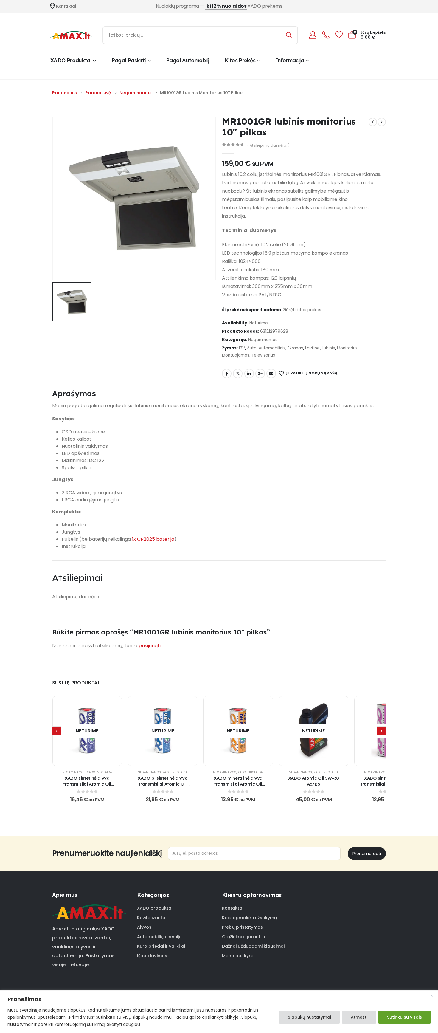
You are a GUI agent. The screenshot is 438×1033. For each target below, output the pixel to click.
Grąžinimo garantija (243, 937)
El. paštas (271, 373)
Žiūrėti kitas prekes (302, 310)
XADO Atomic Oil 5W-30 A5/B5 (313, 781)
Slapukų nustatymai (309, 1017)
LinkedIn (249, 373)
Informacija (290, 60)
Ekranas (295, 348)
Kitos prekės (240, 60)
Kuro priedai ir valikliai (161, 946)
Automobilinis (272, 348)
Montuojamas (235, 355)
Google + (260, 373)
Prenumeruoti (366, 854)
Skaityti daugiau (123, 1024)
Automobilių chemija (159, 937)
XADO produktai (70, 60)
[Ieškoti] (289, 35)
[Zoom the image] (89, 908)
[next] (382, 122)
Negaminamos (262, 340)
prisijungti (150, 645)
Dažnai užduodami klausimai (253, 946)
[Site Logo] (71, 35)
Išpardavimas (152, 956)
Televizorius (263, 355)
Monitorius (347, 348)
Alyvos (144, 927)
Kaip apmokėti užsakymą (249, 918)
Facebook (227, 373)
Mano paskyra (238, 956)
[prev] (373, 122)
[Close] (431, 995)
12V (242, 348)
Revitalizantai (151, 918)
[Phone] (325, 35)
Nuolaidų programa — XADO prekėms (219, 6)
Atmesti (359, 1017)
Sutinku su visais (404, 1017)
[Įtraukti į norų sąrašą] (72, 731)
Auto (252, 348)
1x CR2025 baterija (153, 539)
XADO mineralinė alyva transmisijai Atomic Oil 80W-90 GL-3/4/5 (238, 784)
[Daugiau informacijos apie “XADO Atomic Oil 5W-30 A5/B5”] (313, 731)
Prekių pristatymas (242, 927)
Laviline (312, 348)
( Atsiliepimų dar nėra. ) (268, 145)
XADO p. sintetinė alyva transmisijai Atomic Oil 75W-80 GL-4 (162, 784)
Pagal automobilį (187, 60)
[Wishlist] (338, 35)
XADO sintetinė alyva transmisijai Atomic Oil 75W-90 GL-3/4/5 (87, 784)
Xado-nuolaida (99, 772)
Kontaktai (232, 908)
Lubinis (328, 348)
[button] (56, 730)
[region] (219, 1011)
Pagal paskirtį (128, 60)
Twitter (238, 373)
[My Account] (312, 35)
